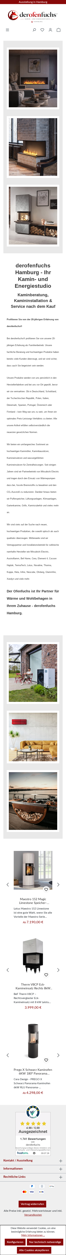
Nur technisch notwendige (45, 1242)
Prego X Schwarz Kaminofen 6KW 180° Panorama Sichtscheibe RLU (33, 1072)
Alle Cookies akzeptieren (34, 1250)
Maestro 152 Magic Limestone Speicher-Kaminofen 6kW (33, 901)
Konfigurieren (15, 1242)
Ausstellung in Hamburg (33, 2)
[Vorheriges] (7, 884)
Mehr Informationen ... (33, 1235)
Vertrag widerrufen (32, 1204)
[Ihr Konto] (50, 29)
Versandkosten (33, 1215)
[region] (33, 884)
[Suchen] (34, 29)
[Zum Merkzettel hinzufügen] (46, 889)
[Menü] (7, 29)
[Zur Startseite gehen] (33, 15)
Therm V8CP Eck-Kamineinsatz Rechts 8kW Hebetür (33, 986)
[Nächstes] (58, 884)
